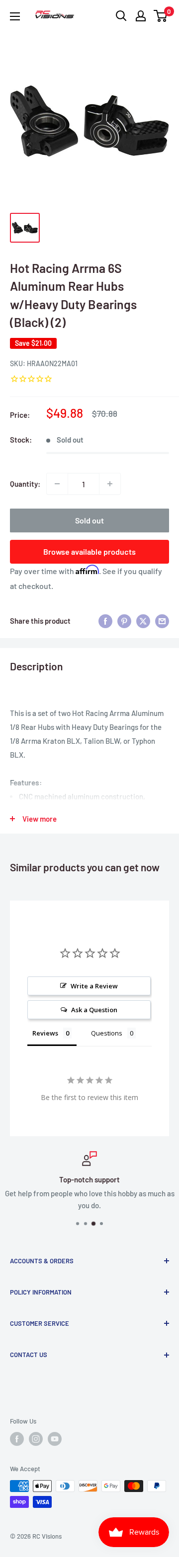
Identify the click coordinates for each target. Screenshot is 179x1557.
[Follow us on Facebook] (17, 1439)
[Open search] (121, 15)
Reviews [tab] (45, 1033)
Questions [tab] (106, 1033)
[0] (161, 16)
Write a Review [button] (94, 985)
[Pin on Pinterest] (124, 620)
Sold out (89, 520)
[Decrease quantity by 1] (57, 483)
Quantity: (25, 483)
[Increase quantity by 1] (109, 483)
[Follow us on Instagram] (36, 1439)
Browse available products (89, 551)
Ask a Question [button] (94, 1009)
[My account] (141, 15)
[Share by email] (162, 620)
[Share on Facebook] (105, 620)
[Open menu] (15, 16)
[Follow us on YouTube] (55, 1439)
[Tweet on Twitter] (143, 620)
